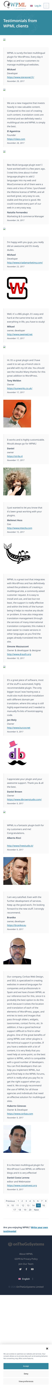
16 (43, 1205)
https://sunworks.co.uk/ (19, 388)
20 (30, 1209)
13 (28, 1205)
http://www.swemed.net (19, 334)
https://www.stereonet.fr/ (20, 77)
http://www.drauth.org (19, 654)
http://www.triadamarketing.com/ (25, 262)
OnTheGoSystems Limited (30, 1286)
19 (25, 1209)
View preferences (26, 1381)
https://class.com (16, 139)
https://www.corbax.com (20, 1113)
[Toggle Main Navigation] (46, 5)
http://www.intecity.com (19, 528)
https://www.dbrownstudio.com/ (24, 799)
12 (23, 1205)
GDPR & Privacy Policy (26, 1258)
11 (17, 1205)
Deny (26, 1373)
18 (19, 1209)
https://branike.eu (16, 925)
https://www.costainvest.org (22, 1185)
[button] (47, 1348)
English (26, 1278)
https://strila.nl (15, 456)
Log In (38, 5)
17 (14, 1209)
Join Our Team (26, 1263)
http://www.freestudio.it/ (20, 845)
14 (33, 1205)
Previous (10, 1201)
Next (36, 1209)
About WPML (26, 1253)
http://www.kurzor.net (18, 727)
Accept (26, 1366)
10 (12, 1205)
